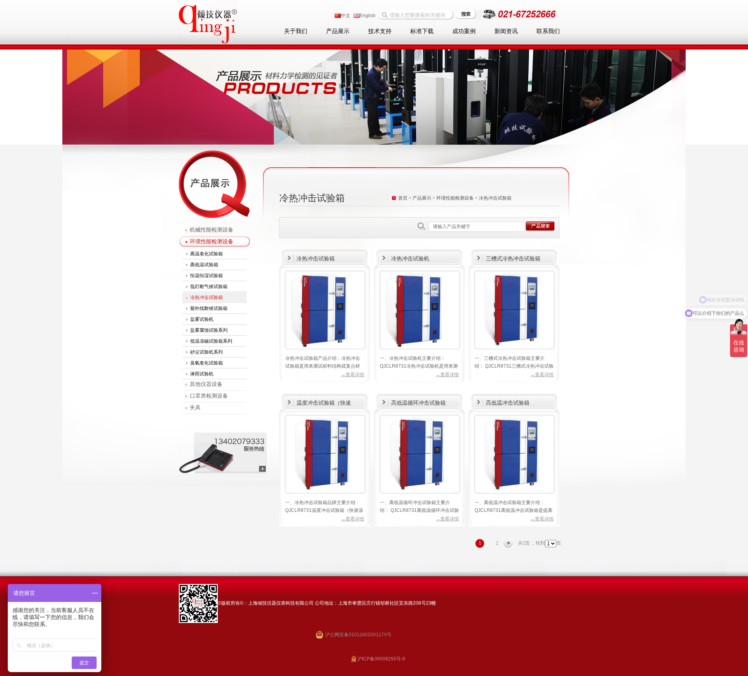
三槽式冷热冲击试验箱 (513, 258)
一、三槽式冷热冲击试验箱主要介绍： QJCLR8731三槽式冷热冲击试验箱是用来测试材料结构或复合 (514, 366)
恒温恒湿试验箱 (206, 275)
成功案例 (464, 31)
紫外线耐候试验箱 (209, 308)
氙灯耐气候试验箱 (209, 286)
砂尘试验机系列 (206, 352)
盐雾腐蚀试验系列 (209, 330)
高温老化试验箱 (206, 254)
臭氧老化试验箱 (206, 363)
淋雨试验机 (201, 374)
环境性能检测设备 (211, 241)
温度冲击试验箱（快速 (323, 403)
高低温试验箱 (204, 264)
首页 (403, 198)
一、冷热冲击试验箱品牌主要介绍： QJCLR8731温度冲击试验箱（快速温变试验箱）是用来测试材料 (324, 510)
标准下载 (422, 31)
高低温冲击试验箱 (507, 403)
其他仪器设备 (206, 384)
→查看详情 (352, 374)
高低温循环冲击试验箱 (418, 403)
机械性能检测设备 (211, 230)
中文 (345, 15)
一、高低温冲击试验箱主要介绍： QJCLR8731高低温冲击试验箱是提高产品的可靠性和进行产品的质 (513, 510)
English (368, 15)
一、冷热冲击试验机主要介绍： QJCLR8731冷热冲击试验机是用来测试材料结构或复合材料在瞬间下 (419, 366)
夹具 (195, 408)
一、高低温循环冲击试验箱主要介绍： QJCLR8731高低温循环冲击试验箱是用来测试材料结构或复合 (419, 510)
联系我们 (548, 31)
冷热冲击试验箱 (206, 297)
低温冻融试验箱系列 (211, 341)
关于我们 (295, 31)
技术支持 (380, 31)
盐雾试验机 (201, 319)
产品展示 (337, 31)
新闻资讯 (506, 31)
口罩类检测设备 (209, 396)
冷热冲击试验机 (410, 258)
